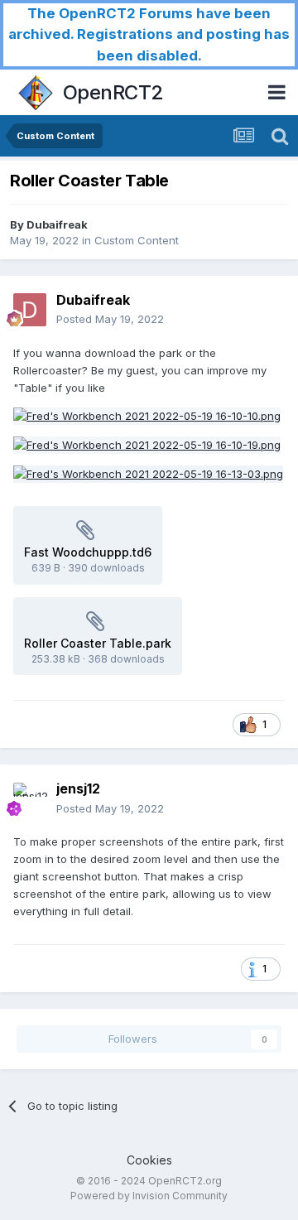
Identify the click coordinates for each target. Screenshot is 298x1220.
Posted (110, 318)
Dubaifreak (57, 224)
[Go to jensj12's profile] (29, 799)
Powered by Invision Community (149, 1195)
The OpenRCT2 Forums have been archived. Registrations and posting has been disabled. (149, 34)
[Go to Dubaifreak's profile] (29, 309)
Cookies (149, 1160)
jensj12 (78, 788)
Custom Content (136, 240)
